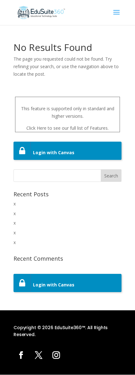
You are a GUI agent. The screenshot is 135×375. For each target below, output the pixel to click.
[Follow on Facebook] (21, 355)
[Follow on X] (38, 355)
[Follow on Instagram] (56, 355)
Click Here (36, 128)
